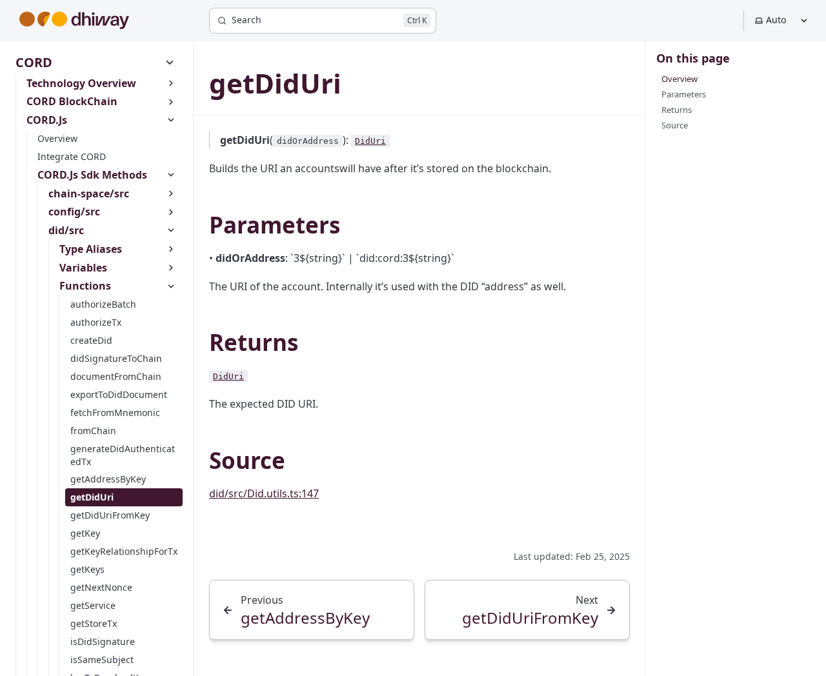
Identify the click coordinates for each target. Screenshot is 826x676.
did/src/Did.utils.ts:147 (264, 493)
